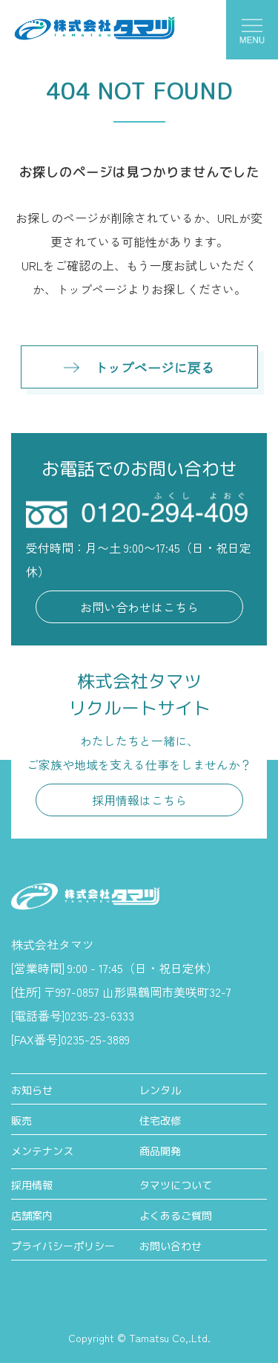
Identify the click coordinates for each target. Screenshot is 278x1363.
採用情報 (32, 1185)
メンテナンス (42, 1151)
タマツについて (175, 1185)
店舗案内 (32, 1216)
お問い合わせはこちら (139, 607)
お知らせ (32, 1090)
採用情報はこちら (139, 800)
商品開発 (160, 1151)
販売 (21, 1120)
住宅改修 (160, 1120)
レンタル (160, 1090)
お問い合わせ (170, 1246)
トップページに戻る (154, 367)
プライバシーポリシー (63, 1246)
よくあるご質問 (175, 1216)
